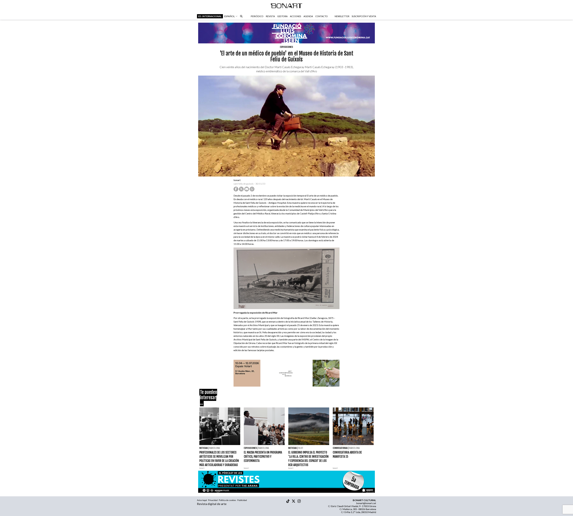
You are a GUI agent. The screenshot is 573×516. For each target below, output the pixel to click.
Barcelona (214, 448)
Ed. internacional (210, 16)
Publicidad (242, 500)
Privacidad (213, 500)
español (229, 16)
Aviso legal (202, 500)
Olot (300, 448)
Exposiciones (286, 46)
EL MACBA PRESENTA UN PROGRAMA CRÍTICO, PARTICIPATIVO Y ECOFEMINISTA (263, 457)
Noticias (203, 448)
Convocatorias (340, 448)
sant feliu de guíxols (244, 183)
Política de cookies (227, 500)
